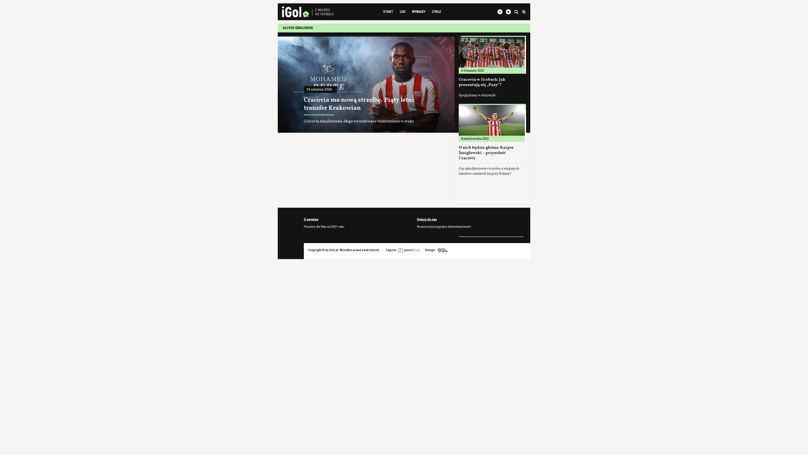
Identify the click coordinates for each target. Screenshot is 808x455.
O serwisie (311, 219)
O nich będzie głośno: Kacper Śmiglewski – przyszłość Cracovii (486, 153)
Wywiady (418, 12)
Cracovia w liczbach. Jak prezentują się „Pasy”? (482, 82)
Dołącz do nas (427, 219)
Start (388, 12)
